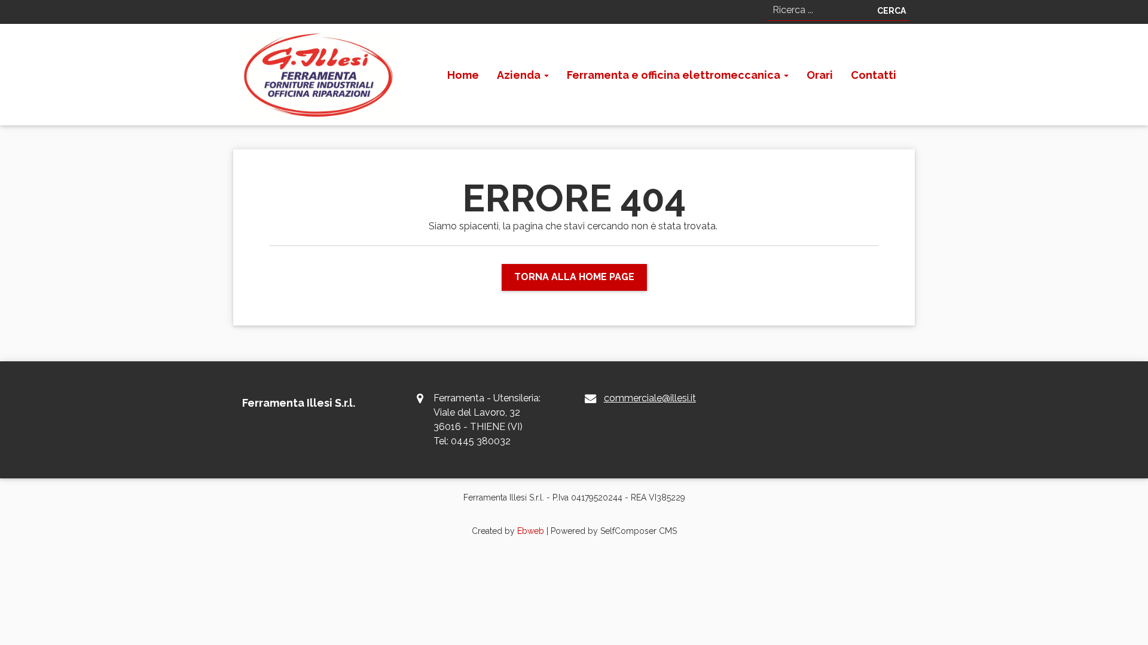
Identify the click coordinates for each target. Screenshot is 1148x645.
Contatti (873, 75)
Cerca (891, 11)
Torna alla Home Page (574, 276)
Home (463, 75)
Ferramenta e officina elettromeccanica (675, 75)
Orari (820, 75)
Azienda (520, 75)
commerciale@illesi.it (650, 398)
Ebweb (530, 531)
